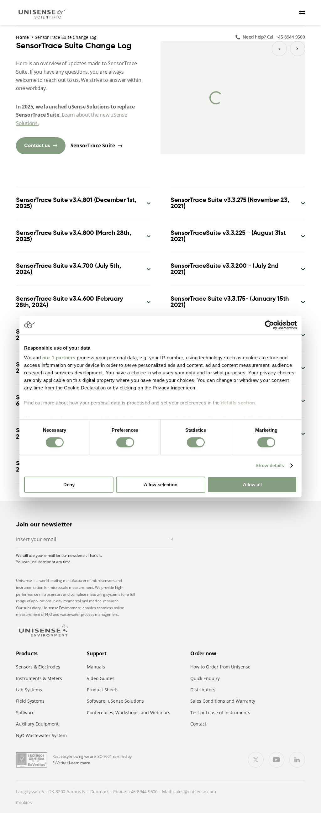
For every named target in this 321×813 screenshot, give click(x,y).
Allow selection (160, 484)
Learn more (79, 762)
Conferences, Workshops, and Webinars (128, 712)
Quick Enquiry (205, 678)
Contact (198, 724)
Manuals (96, 667)
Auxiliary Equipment (37, 724)
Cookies (24, 802)
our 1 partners (59, 357)
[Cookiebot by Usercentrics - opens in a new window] (269, 325)
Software (25, 712)
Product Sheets (102, 690)
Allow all (252, 484)
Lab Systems (29, 690)
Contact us (37, 145)
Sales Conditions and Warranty (222, 701)
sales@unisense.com (194, 792)
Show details (269, 465)
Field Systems (30, 701)
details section (238, 402)
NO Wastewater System (41, 735)
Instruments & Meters (39, 678)
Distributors (202, 690)
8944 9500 (147, 792)
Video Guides (100, 678)
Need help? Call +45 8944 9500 (274, 37)
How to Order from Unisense (220, 667)
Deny (69, 484)
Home (22, 37)
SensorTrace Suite (93, 145)
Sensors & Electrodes (38, 667)
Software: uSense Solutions (115, 701)
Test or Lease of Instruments (220, 712)
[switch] (125, 442)
